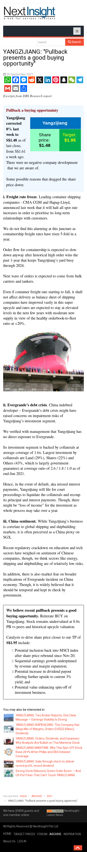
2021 (50, 796)
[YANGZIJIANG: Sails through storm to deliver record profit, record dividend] (9, 763)
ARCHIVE (36, 796)
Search (76, 42)
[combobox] (51, 42)
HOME (7, 833)
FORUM (42, 834)
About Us (9, 841)
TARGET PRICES (24, 834)
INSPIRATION (72, 834)
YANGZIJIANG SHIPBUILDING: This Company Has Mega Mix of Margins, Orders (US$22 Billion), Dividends (47, 729)
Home (23, 796)
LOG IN (22, 841)
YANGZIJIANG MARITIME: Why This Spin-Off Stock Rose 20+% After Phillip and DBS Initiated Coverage (49, 752)
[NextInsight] (29, 12)
